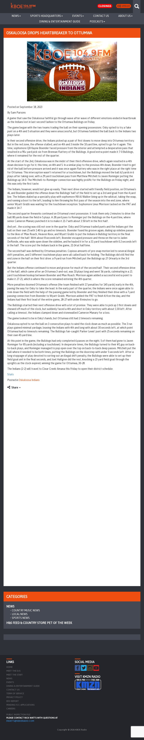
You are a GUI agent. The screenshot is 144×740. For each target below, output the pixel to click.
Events (77, 15)
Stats (10, 374)
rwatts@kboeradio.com (20, 721)
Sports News (21, 617)
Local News (20, 614)
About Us (124, 15)
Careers (10, 708)
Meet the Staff (14, 674)
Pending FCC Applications (20, 705)
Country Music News (26, 610)
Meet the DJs (13, 670)
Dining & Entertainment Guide (59, 21)
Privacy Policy (14, 697)
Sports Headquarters (45, 15)
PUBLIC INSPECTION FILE (18, 714)
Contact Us (101, 15)
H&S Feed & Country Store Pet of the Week (39, 622)
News (15, 15)
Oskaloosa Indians (29, 380)
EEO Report (12, 701)
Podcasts (96, 21)
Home (9, 667)
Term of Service (15, 693)
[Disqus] (72, 438)
